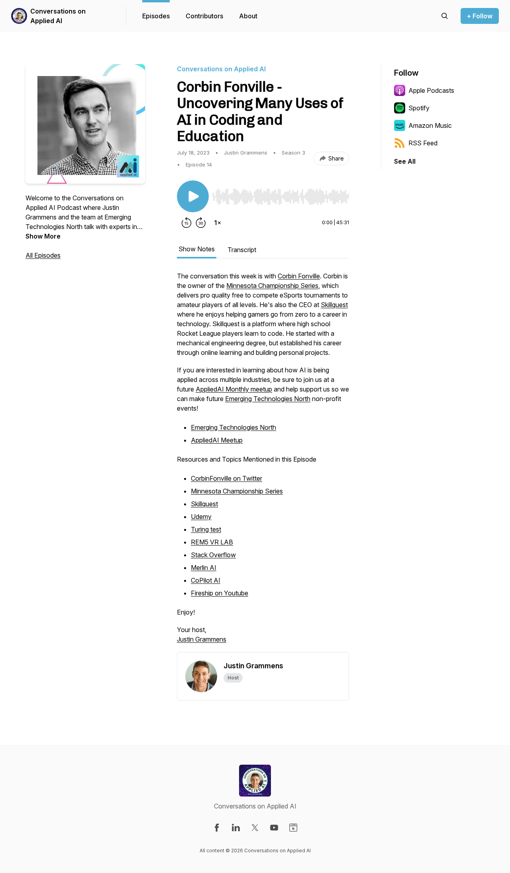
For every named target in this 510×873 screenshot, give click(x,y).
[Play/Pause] (193, 196)
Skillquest (334, 305)
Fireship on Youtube (219, 593)
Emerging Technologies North (267, 399)
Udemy (201, 517)
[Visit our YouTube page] (274, 828)
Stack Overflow (213, 555)
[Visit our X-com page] (255, 828)
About (248, 16)
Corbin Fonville (299, 276)
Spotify (419, 108)
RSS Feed (422, 143)
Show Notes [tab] (196, 249)
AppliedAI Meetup (217, 440)
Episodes (156, 16)
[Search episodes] (444, 16)
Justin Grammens (201, 639)
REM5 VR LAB (212, 542)
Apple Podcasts (431, 90)
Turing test (206, 529)
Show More (43, 236)
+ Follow (479, 16)
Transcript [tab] (242, 250)
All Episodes (43, 255)
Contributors (204, 16)
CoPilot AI (205, 580)
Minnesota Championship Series (272, 286)
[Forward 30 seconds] (200, 222)
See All (405, 161)
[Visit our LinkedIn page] (236, 828)
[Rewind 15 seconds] (186, 222)
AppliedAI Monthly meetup (234, 389)
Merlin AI (203, 568)
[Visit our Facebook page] (217, 828)
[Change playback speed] (218, 222)
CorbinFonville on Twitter (226, 478)
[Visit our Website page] (293, 828)
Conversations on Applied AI (58, 16)
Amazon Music (430, 125)
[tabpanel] (263, 461)
